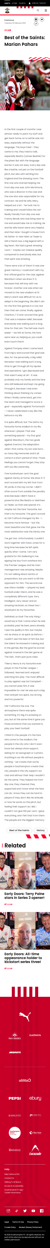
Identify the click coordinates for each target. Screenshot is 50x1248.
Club (7, 30)
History (41, 830)
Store (14, 3)
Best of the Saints (19, 830)
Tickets (22, 3)
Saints (7, 3)
